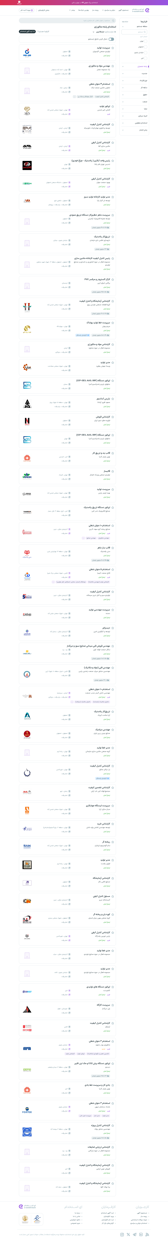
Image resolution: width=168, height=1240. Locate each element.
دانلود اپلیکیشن (75, 1220)
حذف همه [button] (125, 22)
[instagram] (122, 1235)
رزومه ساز (95, 10)
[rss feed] (147, 1235)
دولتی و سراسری (109, 10)
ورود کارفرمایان (109, 1216)
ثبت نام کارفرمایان (108, 1220)
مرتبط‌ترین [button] (100, 32)
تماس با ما (76, 1216)
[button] (134, 41)
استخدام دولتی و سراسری (138, 1223)
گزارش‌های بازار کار (108, 1223)
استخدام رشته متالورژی (105, 27)
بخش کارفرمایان (43, 10)
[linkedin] (141, 1235)
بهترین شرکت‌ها (83, 10)
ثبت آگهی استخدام (26, 31)
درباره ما (77, 1213)
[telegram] (135, 1235)
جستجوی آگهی (124, 10)
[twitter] (128, 1235)
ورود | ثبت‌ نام (26, 10)
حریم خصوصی (75, 1223)
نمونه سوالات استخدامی (139, 1220)
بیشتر (73, 10)
